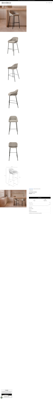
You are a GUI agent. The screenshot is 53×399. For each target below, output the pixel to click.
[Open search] (46, 2)
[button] (50, 195)
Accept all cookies (6, 394)
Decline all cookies (6, 396)
